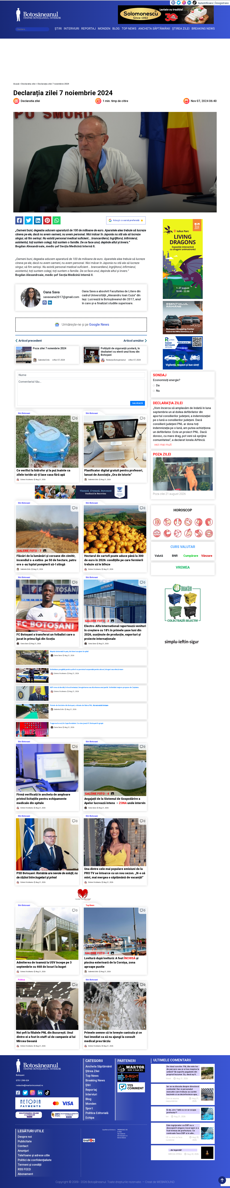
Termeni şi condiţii (29, 1164)
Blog (88, 1099)
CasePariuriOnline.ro (108, 1130)
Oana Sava (51, 292)
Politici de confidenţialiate (35, 1160)
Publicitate (25, 1141)
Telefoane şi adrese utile (34, 1155)
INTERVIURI (71, 28)
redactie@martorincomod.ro (29, 1085)
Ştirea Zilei (92, 1071)
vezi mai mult (163, 444)
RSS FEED (24, 1169)
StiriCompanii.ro (122, 1135)
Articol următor (134, 340)
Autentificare (205, 3)
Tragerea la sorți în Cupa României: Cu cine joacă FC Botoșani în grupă (77, 723)
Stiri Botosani (24, 413)
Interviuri (91, 1094)
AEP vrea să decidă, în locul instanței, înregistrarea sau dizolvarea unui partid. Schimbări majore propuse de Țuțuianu (94, 687)
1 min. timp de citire (115, 101)
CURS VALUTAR (183, 546)
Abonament (25, 1174)
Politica (21, 980)
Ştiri (88, 1085)
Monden (90, 1103)
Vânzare (206, 555)
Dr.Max (119, 1131)
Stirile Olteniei (121, 1137)
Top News (90, 905)
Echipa (89, 1117)
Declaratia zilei (28, 84)
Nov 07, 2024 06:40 (204, 101)
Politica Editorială (96, 1113)
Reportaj (91, 1089)
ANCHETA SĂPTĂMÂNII (154, 28)
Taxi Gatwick (121, 1133)
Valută (159, 555)
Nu (158, 390)
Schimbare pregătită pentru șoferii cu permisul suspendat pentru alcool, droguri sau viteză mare (87, 669)
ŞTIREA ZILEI (181, 28)
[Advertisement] (115, 58)
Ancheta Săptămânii (98, 1066)
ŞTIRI (58, 28)
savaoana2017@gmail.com (61, 297)
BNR (175, 555)
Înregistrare (222, 3)
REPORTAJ (88, 28)
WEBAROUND (165, 1182)
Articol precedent (30, 340)
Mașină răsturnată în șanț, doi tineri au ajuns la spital (69, 651)
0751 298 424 (22, 1080)
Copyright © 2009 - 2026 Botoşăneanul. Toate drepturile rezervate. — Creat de (115, 1182)
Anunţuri (23, 1150)
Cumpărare (190, 555)
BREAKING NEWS (203, 28)
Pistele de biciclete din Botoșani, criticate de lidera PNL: (79, 705)
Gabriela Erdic (44, 360)
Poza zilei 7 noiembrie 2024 (50, 348)
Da (158, 385)
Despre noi (25, 1136)
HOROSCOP (182, 510)
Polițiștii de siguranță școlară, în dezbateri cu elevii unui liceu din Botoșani (120, 351)
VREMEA (183, 567)
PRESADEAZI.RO (122, 1130)
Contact (23, 1146)
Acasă (16, 84)
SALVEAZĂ (137, 403)
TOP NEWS (129, 28)
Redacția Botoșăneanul (116, 360)
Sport (89, 1108)
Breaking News (95, 1080)
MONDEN (104, 28)
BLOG (116, 28)
